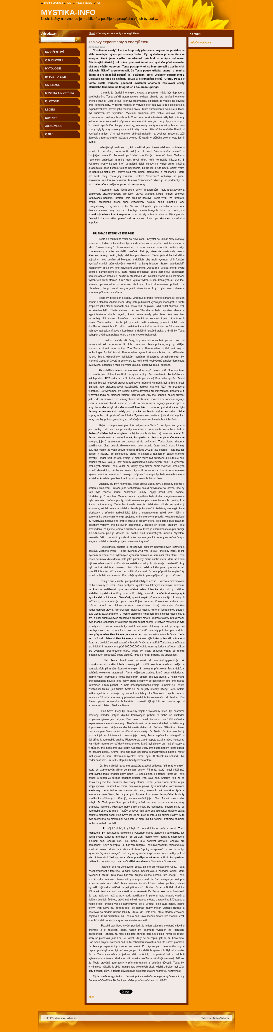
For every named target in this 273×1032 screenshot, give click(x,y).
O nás (49, 134)
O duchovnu (54, 60)
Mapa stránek (84, 2)
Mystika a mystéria (59, 93)
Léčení (50, 109)
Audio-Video (53, 126)
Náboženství (54, 52)
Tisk (69, 2)
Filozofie (52, 101)
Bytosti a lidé (55, 76)
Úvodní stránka (52, 2)
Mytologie (53, 68)
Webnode (224, 1018)
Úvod (92, 33)
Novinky (51, 117)
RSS (99, 2)
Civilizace (52, 84)
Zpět (91, 996)
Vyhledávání (49, 33)
